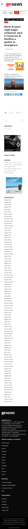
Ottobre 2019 (7, 392)
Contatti (4, 501)
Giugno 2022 (7, 317)
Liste (5, 166)
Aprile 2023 (7, 293)
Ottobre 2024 (8, 251)
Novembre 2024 (8, 249)
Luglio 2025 (7, 230)
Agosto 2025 (7, 228)
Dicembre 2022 (8, 303)
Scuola (5, 170)
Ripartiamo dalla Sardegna (10, 168)
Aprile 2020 (7, 378)
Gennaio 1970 (8, 401)
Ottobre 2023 (8, 279)
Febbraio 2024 (8, 270)
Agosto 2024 (7, 256)
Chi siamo (4, 499)
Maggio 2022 (7, 319)
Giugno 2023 (7, 289)
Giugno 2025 (7, 232)
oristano (9, 166)
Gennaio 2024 (8, 272)
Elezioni (6, 164)
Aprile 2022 (7, 322)
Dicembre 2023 (8, 275)
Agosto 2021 (7, 340)
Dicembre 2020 (8, 359)
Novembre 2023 (8, 277)
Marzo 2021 (7, 352)
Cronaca (19, 162)
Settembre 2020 (8, 366)
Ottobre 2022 (8, 307)
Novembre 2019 (8, 389)
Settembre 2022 (8, 310)
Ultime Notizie (5, 443)
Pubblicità (4, 504)
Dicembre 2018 (8, 399)
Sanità (18, 168)
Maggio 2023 (7, 291)
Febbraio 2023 (8, 298)
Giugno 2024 (7, 261)
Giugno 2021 (7, 345)
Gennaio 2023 (8, 300)
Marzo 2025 (7, 239)
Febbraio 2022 (8, 326)
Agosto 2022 (7, 312)
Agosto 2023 (7, 284)
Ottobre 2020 (8, 364)
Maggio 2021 (7, 347)
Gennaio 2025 (8, 244)
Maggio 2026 (7, 207)
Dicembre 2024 (8, 247)
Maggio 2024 (7, 263)
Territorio (18, 112)
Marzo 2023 (7, 296)
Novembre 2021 (8, 333)
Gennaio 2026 (8, 216)
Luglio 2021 (7, 343)
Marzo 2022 (7, 324)
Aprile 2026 (7, 209)
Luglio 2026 (7, 202)
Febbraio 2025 (8, 242)
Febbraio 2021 (8, 354)
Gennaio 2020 (8, 385)
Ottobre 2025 (8, 223)
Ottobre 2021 (7, 336)
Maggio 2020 (7, 375)
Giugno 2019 (7, 394)
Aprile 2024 (7, 265)
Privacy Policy (5, 507)
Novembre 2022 (8, 305)
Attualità (15, 162)
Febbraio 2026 (8, 214)
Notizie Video (5, 445)
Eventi (10, 164)
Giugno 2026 (7, 204)
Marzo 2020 (7, 380)
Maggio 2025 (7, 235)
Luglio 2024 (7, 258)
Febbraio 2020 (8, 382)
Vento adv (17, 527)
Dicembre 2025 (8, 218)
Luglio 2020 (7, 371)
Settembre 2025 (8, 225)
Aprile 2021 (7, 350)
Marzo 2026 (7, 211)
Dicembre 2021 (8, 331)
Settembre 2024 (8, 254)
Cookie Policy (5, 510)
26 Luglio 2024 (9, 49)
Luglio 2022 (7, 314)
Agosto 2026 (7, 200)
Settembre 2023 (8, 282)
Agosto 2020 (7, 368)
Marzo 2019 (7, 396)
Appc (11, 162)
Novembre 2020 (8, 361)
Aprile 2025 (7, 237)
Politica (11, 112)
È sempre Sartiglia (8, 172)
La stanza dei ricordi (17, 164)
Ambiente (6, 162)
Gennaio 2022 (8, 329)
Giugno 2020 (7, 373)
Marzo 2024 (7, 268)
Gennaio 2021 (8, 357)
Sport (9, 170)
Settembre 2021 (8, 338)
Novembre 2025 (8, 221)
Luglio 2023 (7, 286)
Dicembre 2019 (8, 387)
